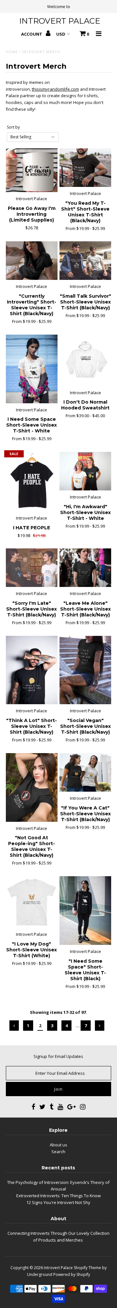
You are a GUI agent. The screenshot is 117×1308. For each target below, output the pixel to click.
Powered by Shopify (71, 1274)
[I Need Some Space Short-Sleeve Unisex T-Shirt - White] (32, 369)
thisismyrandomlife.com (55, 89)
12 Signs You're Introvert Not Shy (58, 1202)
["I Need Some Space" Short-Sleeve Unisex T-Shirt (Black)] (85, 910)
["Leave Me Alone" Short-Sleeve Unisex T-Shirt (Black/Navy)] (85, 567)
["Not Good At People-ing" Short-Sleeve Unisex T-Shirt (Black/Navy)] (32, 787)
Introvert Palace (58, 1267)
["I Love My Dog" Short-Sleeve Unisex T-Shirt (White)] (32, 902)
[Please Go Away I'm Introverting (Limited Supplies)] (32, 170)
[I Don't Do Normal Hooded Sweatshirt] (85, 360)
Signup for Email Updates (58, 1056)
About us (58, 1145)
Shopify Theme (87, 1267)
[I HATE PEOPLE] (32, 481)
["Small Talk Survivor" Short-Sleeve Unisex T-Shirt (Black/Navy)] (85, 260)
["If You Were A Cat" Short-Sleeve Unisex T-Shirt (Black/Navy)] (85, 772)
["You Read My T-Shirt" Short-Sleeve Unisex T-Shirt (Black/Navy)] (85, 167)
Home (12, 51)
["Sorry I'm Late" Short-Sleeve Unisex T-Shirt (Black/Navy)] (32, 567)
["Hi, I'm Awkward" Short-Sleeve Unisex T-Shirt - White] (85, 471)
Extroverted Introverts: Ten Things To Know (58, 1196)
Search (58, 1151)
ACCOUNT (32, 34)
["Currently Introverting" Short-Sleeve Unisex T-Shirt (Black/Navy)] (32, 260)
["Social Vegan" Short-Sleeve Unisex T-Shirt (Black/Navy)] (85, 670)
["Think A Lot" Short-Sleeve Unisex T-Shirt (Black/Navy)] (32, 670)
